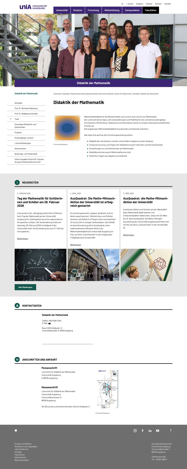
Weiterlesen (22, 238)
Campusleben (132, 10)
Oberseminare (20, 148)
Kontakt (167, 4)
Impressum (20, 454)
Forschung (93, 10)
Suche (130, 4)
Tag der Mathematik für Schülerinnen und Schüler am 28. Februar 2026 (40, 202)
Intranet (149, 4)
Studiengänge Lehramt (24, 138)
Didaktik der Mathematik (26, 93)
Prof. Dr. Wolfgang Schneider (26, 113)
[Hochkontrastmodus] (122, 3)
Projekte (18, 132)
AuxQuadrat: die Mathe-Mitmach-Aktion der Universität (145, 200)
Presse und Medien (23, 444)
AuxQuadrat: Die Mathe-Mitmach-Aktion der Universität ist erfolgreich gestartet (93, 202)
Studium (77, 10)
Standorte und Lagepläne (26, 446)
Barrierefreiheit (22, 460)
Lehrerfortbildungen (23, 143)
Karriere (158, 4)
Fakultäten (150, 10)
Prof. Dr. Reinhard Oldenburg (26, 108)
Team (17, 119)
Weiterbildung (111, 10)
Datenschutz (20, 457)
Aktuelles (18, 103)
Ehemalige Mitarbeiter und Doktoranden (25, 125)
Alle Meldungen (25, 287)
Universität (62, 10)
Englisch (139, 4)
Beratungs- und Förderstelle (26, 154)
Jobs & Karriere (22, 449)
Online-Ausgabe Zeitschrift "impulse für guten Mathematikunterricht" (29, 160)
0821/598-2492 (55, 320)
